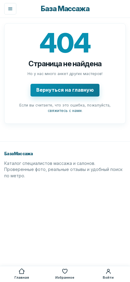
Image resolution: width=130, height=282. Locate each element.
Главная (22, 277)
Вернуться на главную (65, 90)
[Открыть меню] (10, 9)
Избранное (64, 277)
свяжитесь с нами (65, 110)
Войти (108, 277)
